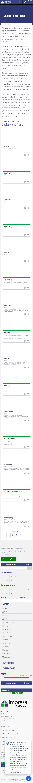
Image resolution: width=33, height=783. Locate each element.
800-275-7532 (10, 718)
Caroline (7, 226)
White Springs (9, 518)
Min (6, 598)
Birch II (6, 253)
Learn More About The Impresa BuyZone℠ (12, 548)
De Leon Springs (9, 438)
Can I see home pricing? (9, 737)
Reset (27, 564)
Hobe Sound (8, 306)
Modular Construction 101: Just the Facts (14, 734)
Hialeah (6, 359)
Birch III (6, 146)
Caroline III (7, 173)
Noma (6, 385)
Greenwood (8, 465)
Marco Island (8, 412)
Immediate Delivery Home (13, 491)
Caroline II (7, 199)
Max (25, 598)
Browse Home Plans (9, 730)
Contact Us (4, 720)
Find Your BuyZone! (8, 559)
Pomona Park (8, 279)
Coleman (7, 332)
